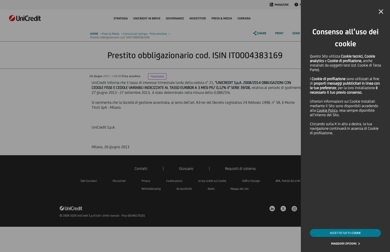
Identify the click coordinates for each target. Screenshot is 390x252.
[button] (381, 11)
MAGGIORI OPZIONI (344, 243)
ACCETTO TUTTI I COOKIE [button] (345, 233)
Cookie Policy (327, 110)
